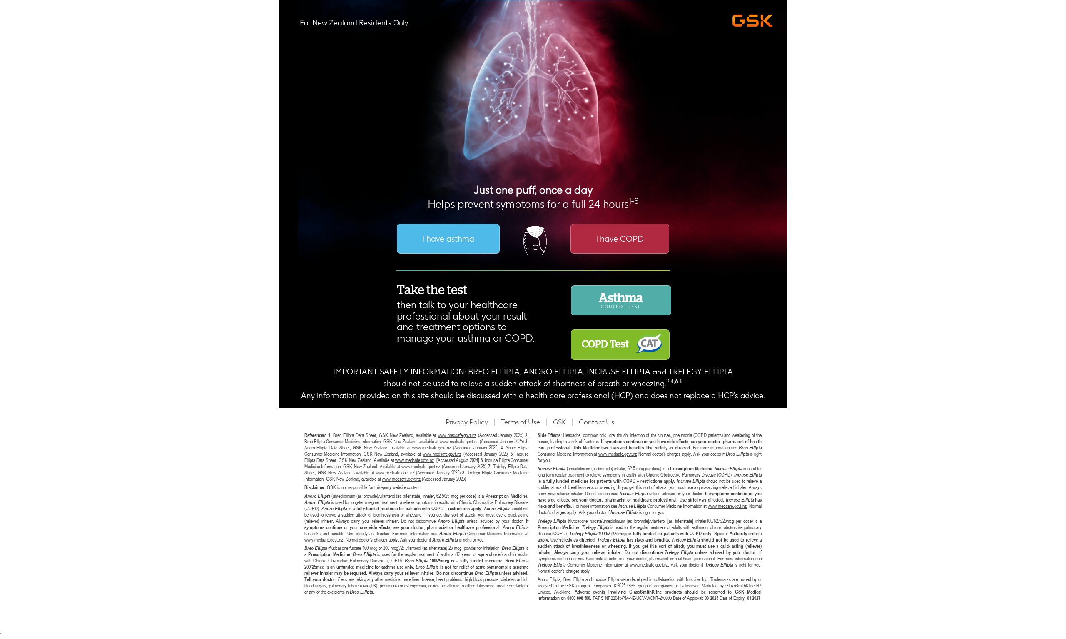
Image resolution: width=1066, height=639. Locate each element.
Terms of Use (520, 422)
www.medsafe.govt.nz (457, 435)
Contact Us (596, 422)
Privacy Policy (467, 422)
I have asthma (448, 239)
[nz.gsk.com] (754, 21)
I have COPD (620, 239)
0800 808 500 (578, 597)
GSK (559, 422)
